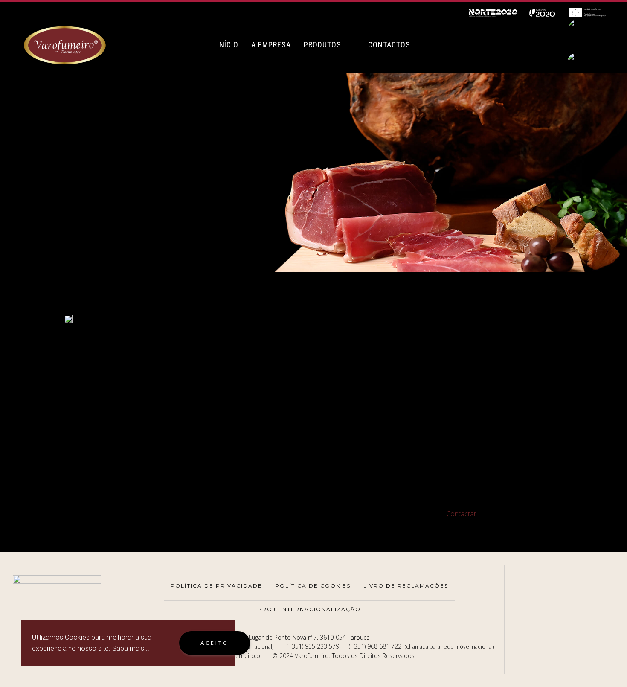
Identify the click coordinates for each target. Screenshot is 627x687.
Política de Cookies (313, 585)
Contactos (389, 44)
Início (227, 44)
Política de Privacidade (216, 585)
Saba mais (128, 648)
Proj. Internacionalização (309, 609)
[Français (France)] (584, 62)
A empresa (271, 44)
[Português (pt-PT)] (584, 32)
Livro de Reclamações (405, 585)
